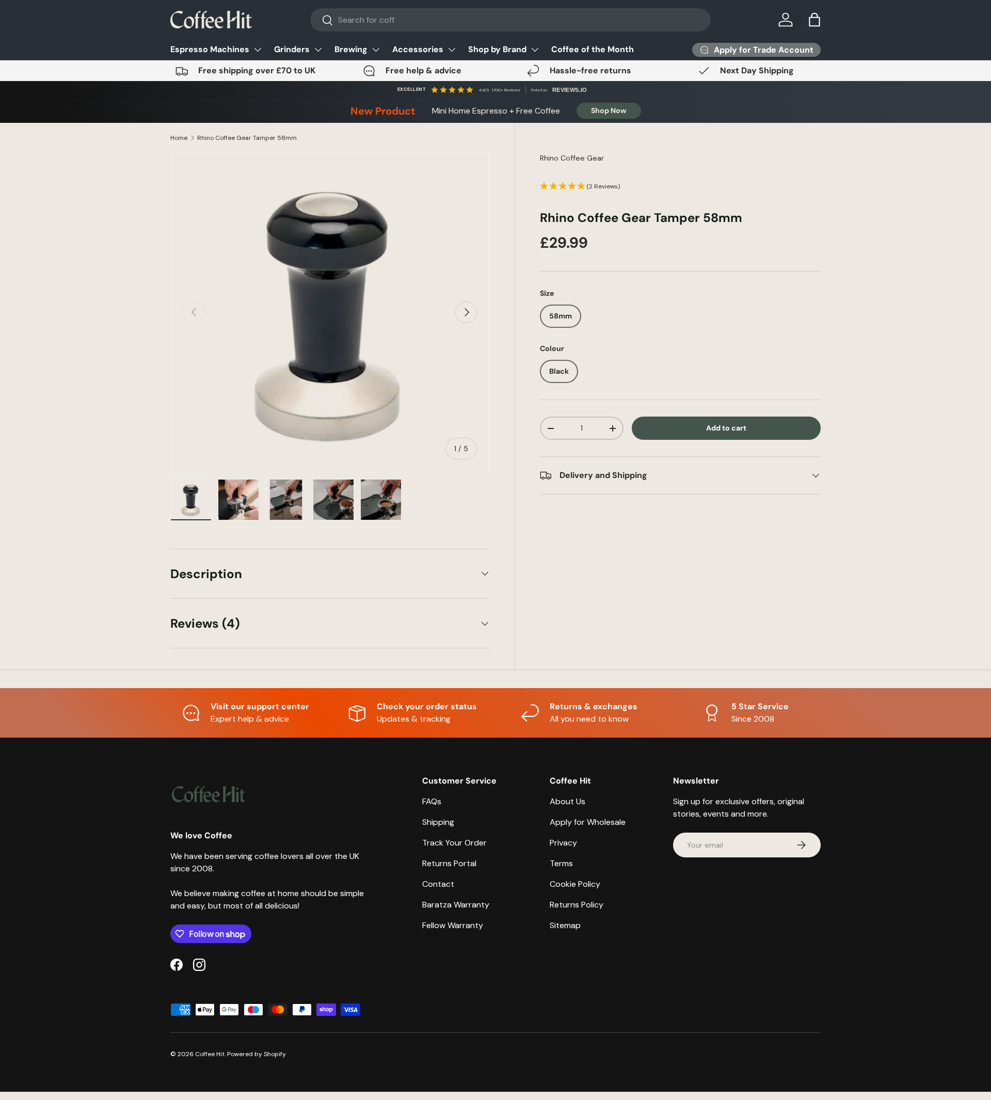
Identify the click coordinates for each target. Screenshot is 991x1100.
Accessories (417, 49)
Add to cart (726, 428)
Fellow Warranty (452, 925)
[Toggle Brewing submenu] (376, 49)
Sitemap (565, 925)
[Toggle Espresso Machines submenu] (257, 49)
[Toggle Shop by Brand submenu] (535, 49)
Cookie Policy (575, 884)
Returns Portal (449, 863)
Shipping (438, 822)
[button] (814, 19)
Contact (438, 884)
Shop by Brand (497, 49)
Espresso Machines (209, 49)
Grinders (292, 49)
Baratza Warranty (455, 904)
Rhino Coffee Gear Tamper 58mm (247, 138)
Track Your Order (454, 842)
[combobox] (510, 19)
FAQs (431, 801)
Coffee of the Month (592, 49)
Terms (561, 863)
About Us (567, 801)
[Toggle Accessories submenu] (451, 49)
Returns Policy (576, 904)
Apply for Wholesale (588, 822)
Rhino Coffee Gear (572, 158)
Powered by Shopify (256, 1054)
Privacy (563, 842)
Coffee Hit (210, 1054)
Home (178, 138)
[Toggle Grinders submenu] (318, 49)
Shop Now (609, 110)
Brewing (350, 49)
